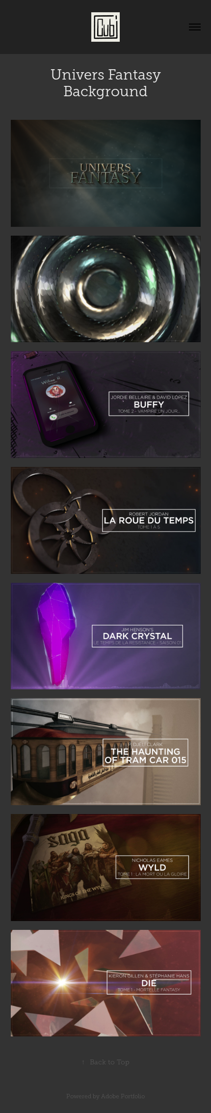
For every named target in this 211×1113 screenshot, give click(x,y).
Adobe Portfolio (123, 1096)
